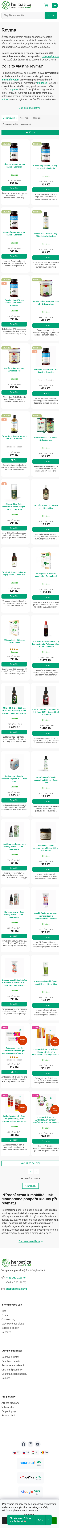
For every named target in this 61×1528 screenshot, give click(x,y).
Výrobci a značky (10, 1328)
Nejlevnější (25, 118)
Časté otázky (8, 1319)
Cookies (5, 1378)
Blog (3, 1311)
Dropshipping (8, 1411)
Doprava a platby (10, 1357)
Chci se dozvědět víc (29, 108)
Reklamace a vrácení (12, 1365)
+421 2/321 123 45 (16, 1277)
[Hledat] (39, 4)
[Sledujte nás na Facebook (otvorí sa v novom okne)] (24, 1444)
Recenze (6, 1332)
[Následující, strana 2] (30, 1171)
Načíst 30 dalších (31, 1163)
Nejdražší (37, 118)
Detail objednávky (10, 1361)
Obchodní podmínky (12, 1369)
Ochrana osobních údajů (14, 1374)
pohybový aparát (50, 56)
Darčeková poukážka (12, 1323)
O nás (4, 1315)
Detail (46, 393)
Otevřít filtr (30, 132)
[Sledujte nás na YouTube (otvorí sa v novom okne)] (38, 1444)
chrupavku (13, 89)
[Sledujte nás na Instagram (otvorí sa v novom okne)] (30, 1444)
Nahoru (31, 1186)
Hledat (51, 15)
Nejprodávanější (10, 124)
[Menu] (54, 5)
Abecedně (26, 124)
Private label (8, 1415)
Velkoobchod (8, 1407)
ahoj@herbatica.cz (16, 1288)
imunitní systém (10, 79)
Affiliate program (10, 1403)
